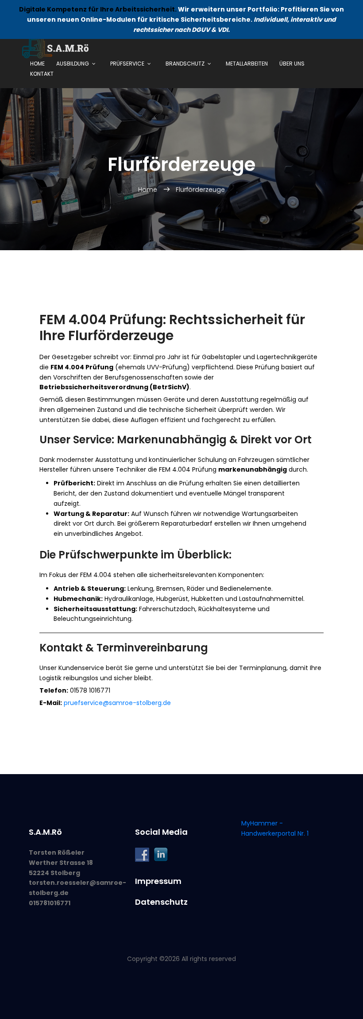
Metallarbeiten (247, 63)
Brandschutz (185, 63)
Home (37, 63)
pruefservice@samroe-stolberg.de (117, 702)
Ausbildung (72, 63)
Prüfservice (127, 63)
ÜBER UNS (292, 63)
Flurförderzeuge (200, 189)
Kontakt (42, 73)
